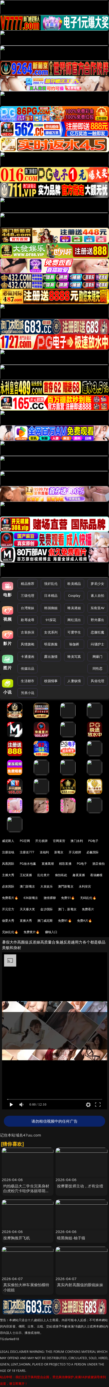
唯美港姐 (74, 608)
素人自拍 (97, 595)
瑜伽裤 (74, 644)
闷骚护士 (97, 644)
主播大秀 (8, 875)
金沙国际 (46, 909)
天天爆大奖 (27, 909)
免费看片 (88, 909)
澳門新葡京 (66, 886)
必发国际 (8, 886)
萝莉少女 (97, 583)
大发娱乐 (46, 886)
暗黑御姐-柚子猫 (71, 1237)
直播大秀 (26, 920)
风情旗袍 (27, 644)
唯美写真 (74, 656)
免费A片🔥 (84, 920)
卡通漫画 (27, 656)
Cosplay (74, 595)
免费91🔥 (65, 920)
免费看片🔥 (10, 898)
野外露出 (97, 620)
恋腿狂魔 (97, 632)
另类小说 (27, 692)
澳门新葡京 (27, 886)
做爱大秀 (8, 920)
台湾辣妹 (27, 608)
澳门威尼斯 (45, 920)
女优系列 (51, 632)
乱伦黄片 (43, 875)
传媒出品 (27, 668)
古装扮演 (27, 632)
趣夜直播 (78, 875)
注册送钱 (8, 852)
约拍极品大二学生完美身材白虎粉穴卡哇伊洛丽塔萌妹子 (26, 1190)
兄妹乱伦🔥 (10, 932)
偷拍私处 (61, 875)
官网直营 (59, 841)
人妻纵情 (74, 681)
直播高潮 (48, 863)
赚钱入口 (51, 932)
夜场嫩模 (96, 875)
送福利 (44, 852)
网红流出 (74, 620)
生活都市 (27, 681)
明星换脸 (51, 644)
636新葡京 (31, 898)
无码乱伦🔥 (88, 898)
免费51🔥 (68, 898)
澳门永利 (76, 841)
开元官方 (8, 909)
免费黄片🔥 (32, 932)
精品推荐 (27, 583)
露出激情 (51, 656)
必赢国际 (92, 852)
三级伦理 (27, 595)
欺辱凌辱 (27, 620)
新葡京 (58, 852)
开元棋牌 (41, 841)
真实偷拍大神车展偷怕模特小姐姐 (26, 1287)
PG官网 (25, 841)
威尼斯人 (8, 841)
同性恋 (97, 668)
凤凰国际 (8, 863)
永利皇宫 (85, 886)
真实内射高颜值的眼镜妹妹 (80, 1284)
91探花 (51, 620)
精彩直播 (65, 863)
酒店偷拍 (98, 863)
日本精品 (51, 595)
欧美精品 (74, 583)
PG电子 (93, 841)
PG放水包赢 (28, 863)
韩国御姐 (51, 608)
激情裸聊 (50, 898)
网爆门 (97, 656)
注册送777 (27, 852)
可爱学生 (74, 632)
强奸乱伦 (51, 583)
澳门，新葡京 (67, 909)
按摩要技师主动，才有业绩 (80, 1185)
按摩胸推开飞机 (16, 1237)
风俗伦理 (97, 681)
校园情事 (51, 681)
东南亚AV (97, 608)
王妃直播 (26, 875)
